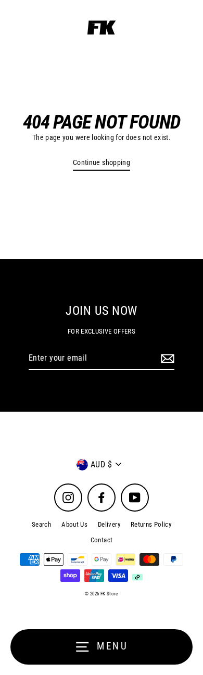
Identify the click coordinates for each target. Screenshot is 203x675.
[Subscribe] (166, 358)
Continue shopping (101, 162)
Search (41, 524)
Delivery (109, 524)
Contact (102, 540)
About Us (74, 524)
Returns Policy (151, 524)
